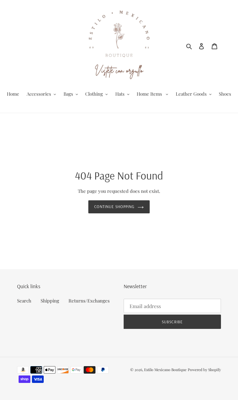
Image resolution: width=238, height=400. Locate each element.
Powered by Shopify (204, 369)
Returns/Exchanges (89, 301)
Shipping (50, 301)
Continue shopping (114, 206)
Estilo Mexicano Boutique (165, 369)
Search (24, 301)
